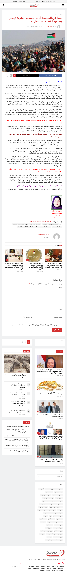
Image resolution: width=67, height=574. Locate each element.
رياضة (48, 566)
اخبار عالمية (60, 568)
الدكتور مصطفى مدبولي (46, 495)
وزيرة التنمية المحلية (58, 540)
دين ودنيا (43, 568)
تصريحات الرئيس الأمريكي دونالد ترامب (32, 226)
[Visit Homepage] (34, 5)
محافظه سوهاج (51, 522)
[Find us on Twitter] (17, 566)
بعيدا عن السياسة (46, 226)
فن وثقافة (43, 566)
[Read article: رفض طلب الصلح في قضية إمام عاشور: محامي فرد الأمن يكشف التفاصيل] (50, 406)
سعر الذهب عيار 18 (42, 510)
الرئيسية (60, 14)
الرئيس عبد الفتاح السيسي (48, 498)
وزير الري (43, 531)
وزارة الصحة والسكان (57, 528)
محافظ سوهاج (59, 522)
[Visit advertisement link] (33, 1)
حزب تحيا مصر (43, 504)
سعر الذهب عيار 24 (48, 513)
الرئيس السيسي (59, 498)
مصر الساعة (59, 489)
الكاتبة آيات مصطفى (56, 226)
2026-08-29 (59, 269)
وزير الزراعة (59, 534)
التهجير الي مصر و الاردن (35, 224)
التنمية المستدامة (49, 492)
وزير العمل (49, 537)
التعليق (60, 287)
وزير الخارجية (49, 531)
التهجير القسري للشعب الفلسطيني (50, 224)
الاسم (60, 309)
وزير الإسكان (48, 528)
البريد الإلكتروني (27, 317)
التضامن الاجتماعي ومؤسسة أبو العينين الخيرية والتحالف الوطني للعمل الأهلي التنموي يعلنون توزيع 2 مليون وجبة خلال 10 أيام (50, 371)
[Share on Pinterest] (14, 75)
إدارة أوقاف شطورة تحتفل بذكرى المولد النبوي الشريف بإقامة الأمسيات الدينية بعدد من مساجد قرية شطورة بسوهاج (17, 441)
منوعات (42, 570)
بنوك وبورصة (31, 566)
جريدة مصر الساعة (52, 504)
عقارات (53, 570)
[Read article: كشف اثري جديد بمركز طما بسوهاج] (17, 363)
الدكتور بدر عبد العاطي (57, 495)
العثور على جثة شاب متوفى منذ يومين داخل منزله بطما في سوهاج (17, 394)
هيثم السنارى (49, 525)
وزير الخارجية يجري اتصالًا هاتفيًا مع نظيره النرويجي (18, 426)
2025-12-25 (59, 396)
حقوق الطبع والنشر (57, 559)
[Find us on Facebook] (19, 566)
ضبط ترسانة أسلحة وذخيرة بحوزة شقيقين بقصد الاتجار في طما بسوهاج (17, 385)
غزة (50, 516)
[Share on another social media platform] (11, 75)
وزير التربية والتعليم (58, 531)
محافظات (49, 568)
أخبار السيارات (36, 568)
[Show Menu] (63, 5)
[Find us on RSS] (12, 566)
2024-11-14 (59, 418)
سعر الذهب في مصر (58, 516)
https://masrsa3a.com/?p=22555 (40, 222)
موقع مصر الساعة (50, 489)
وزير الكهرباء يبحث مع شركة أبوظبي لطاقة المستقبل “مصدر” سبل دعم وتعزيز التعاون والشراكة (54, 265)
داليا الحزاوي (59, 507)
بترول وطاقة (60, 570)
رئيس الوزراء (52, 507)
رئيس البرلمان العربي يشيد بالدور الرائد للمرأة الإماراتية (17, 435)
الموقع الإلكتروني (58, 317)
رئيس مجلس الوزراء (43, 507)
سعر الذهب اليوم (51, 510)
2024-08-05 (59, 441)
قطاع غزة (20, 226)
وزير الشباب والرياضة (50, 534)
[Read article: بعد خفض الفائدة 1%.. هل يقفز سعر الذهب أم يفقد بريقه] (50, 384)
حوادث (39, 411)
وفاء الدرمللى (49, 540)
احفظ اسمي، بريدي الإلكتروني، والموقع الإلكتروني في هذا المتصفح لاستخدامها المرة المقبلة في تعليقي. (36, 325)
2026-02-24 (59, 463)
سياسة (28, 26)
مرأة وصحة (48, 570)
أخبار (56, 14)
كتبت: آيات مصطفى (47, 26)
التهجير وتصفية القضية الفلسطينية (20, 224)
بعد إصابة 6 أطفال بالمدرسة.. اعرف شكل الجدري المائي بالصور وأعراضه (18, 403)
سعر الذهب (59, 510)
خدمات (29, 568)
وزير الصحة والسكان (58, 537)
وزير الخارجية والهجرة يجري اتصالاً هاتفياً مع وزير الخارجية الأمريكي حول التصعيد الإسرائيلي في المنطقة (51, 438)
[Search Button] (4, 5)
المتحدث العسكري (46, 501)
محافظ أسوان (59, 519)
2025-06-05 (59, 375)
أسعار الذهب (41, 489)
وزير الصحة (42, 534)
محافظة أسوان (43, 519)
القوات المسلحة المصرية (57, 501)
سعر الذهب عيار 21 (58, 513)
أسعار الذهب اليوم (58, 492)
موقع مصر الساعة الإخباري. (34, 559)
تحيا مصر (60, 504)
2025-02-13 (37, 26)
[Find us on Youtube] (15, 566)
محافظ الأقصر (51, 519)
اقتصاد (53, 566)
